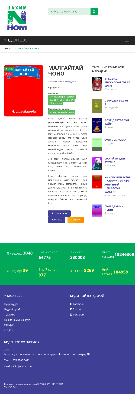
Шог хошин (56, 103)
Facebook (78, 304)
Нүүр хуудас (11, 304)
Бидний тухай (12, 309)
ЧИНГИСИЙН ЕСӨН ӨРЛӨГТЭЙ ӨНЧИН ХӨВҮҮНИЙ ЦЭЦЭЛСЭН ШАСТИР (117, 184)
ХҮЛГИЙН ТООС (115, 140)
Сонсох (75, 219)
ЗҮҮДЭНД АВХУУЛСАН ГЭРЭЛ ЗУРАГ (117, 82)
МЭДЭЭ (8, 330)
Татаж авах (60, 213)
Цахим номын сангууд (17, 319)
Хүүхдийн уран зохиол (61, 99)
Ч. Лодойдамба (68, 81)
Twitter (76, 309)
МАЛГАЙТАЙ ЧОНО (27, 48)
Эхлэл (7, 48)
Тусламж (9, 314)
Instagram (78, 314)
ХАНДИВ (9, 325)
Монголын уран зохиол (62, 96)
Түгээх (57, 219)
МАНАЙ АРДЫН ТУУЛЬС (114, 160)
